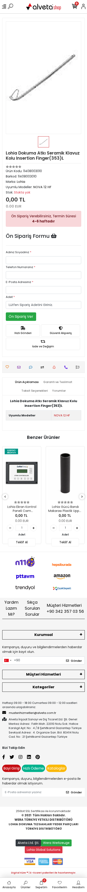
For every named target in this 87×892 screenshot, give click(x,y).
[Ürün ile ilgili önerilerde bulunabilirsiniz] (79, 367)
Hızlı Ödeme (33, 768)
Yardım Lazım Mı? (11, 608)
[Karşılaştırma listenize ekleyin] (43, 367)
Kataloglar (56, 768)
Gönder (76, 661)
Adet (10, 297)
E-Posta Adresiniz (19, 282)
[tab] (27, 382)
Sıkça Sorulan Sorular (32, 608)
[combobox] (7, 660)
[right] (82, 497)
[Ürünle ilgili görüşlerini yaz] (32, 367)
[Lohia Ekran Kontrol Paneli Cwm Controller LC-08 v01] (22, 474)
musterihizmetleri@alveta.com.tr (32, 713)
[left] (5, 497)
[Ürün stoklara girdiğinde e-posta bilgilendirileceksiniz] (55, 367)
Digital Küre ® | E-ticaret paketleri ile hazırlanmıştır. (43, 872)
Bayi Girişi (11, 768)
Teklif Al (22, 542)
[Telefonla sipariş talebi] (67, 367)
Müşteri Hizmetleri (65, 608)
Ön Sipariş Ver (21, 316)
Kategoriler (43, 687)
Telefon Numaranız (20, 267)
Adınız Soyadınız (18, 252)
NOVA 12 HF (62, 415)
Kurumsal (43, 634)
